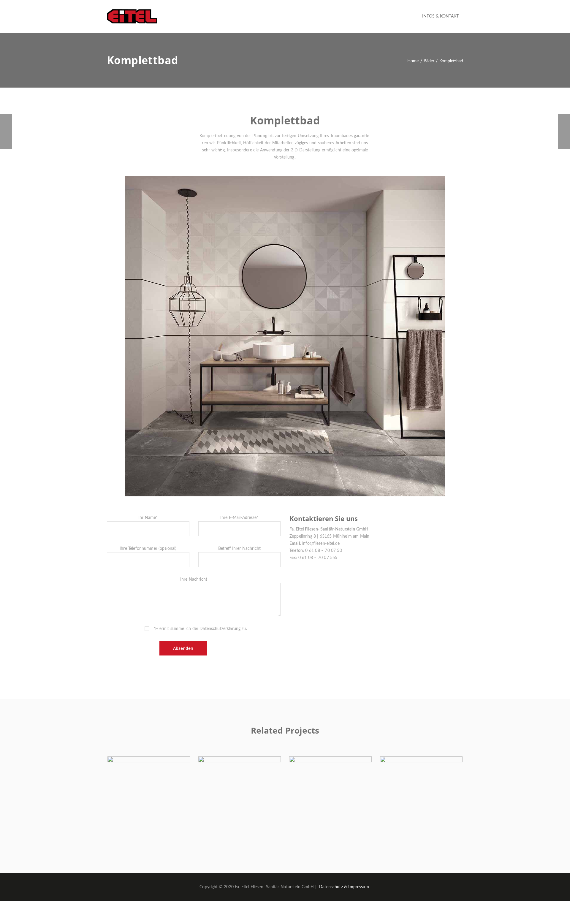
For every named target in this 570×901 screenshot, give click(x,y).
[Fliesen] (6, 131)
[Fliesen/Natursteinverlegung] (564, 131)
